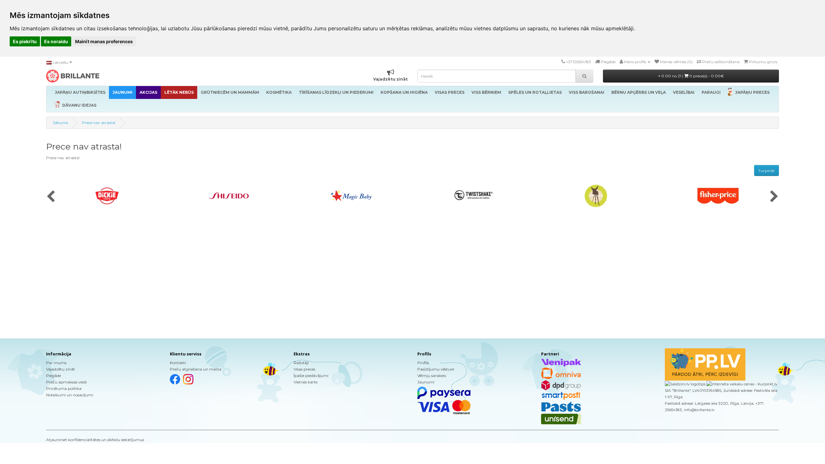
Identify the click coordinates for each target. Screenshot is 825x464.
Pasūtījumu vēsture (435, 369)
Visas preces (304, 369)
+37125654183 (578, 61)
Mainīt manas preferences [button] (104, 41)
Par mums (56, 362)
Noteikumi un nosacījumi (69, 394)
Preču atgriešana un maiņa (195, 369)
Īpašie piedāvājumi (311, 375)
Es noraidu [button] (56, 41)
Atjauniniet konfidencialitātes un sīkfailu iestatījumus (95, 439)
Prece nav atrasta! (98, 122)
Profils (423, 362)
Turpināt (766, 170)
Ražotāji (301, 362)
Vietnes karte (305, 382)
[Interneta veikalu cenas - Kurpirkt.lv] (741, 383)
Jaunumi (425, 382)
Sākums (60, 122)
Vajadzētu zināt (60, 369)
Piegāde (53, 375)
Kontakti (178, 362)
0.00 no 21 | (692, 75)
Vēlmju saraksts (431, 375)
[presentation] (50, 197)
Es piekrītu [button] (25, 41)
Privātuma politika (64, 388)
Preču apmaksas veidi (66, 382)
